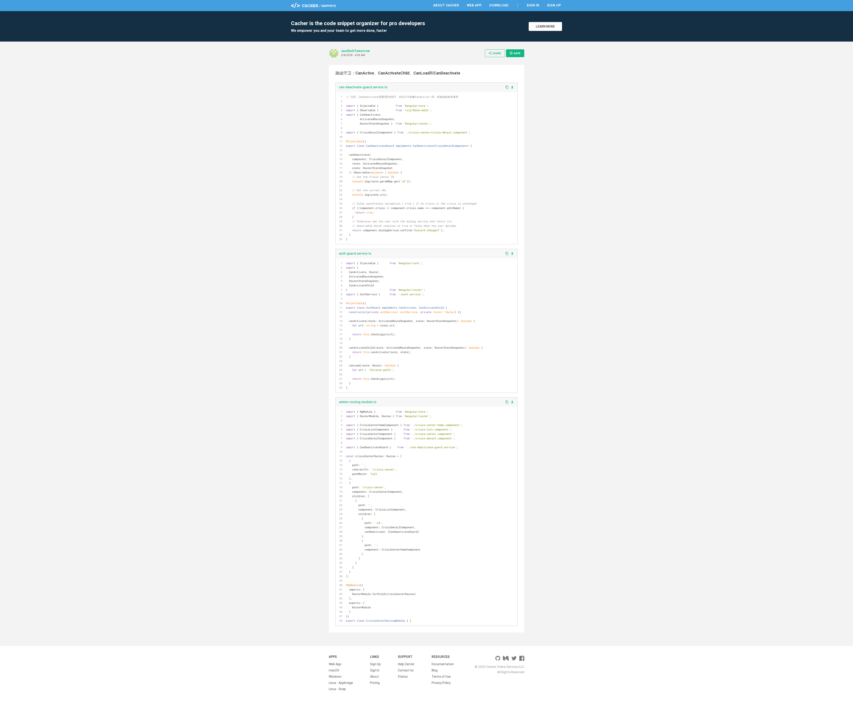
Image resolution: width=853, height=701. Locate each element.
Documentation (443, 664)
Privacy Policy (441, 683)
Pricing (375, 683)
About (374, 677)
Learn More (545, 26)
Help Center (406, 664)
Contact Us (406, 670)
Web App (474, 5)
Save (514, 53)
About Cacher (446, 5)
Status (403, 677)
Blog (435, 670)
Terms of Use (441, 677)
